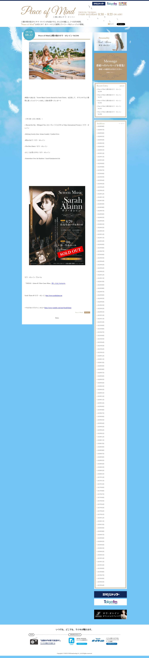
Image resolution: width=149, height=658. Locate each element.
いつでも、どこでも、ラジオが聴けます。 (74, 629)
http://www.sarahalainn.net (54, 295)
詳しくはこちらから (58, 283)
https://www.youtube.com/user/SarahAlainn (58, 308)
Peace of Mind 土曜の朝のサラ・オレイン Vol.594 (58, 36)
